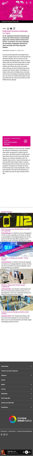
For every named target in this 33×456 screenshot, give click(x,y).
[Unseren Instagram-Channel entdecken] (7, 434)
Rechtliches (4, 407)
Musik (3, 384)
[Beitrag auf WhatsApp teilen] (8, 29)
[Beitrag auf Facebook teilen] (11, 29)
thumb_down (24, 452)
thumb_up (29, 452)
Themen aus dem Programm (9, 371)
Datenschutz (12, 431)
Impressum (4, 431)
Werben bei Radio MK (7, 403)
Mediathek (4, 393)
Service (3, 389)
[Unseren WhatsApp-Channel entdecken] (2, 434)
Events (3, 380)
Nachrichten (4, 366)
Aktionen (3, 375)
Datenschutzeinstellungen (24, 431)
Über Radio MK (5, 398)
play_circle (27, 452)
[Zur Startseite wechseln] (5, 3)
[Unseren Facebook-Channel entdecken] (4, 434)
